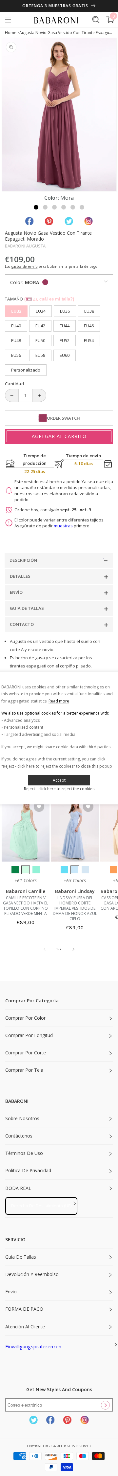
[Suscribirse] (105, 1405)
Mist (85, 870)
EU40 (16, 326)
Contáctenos (18, 1136)
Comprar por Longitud (29, 1035)
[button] (8, 19)
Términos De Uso (24, 1153)
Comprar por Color (25, 1018)
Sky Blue (75, 870)
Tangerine (113, 870)
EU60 (64, 355)
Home (10, 32)
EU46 (89, 326)
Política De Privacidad (28, 1170)
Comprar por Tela (24, 1070)
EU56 (16, 355)
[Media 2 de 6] (45, 207)
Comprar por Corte (25, 1052)
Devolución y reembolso (32, 1274)
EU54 (89, 340)
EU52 (64, 340)
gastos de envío (24, 266)
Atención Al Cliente (25, 1326)
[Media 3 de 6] (54, 207)
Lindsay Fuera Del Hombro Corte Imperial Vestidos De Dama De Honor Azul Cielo (75, 908)
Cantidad (14, 384)
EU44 (64, 326)
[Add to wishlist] (39, 807)
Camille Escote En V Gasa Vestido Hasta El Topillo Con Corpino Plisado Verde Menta (25, 905)
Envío (11, 1291)
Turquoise (36, 870)
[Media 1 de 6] (36, 207)
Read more (59, 701)
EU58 (40, 355)
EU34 (41, 311)
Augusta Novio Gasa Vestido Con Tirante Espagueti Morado (66, 32)
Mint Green (26, 870)
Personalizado (25, 370)
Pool (64, 870)
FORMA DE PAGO (24, 1309)
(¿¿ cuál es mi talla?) (49, 299)
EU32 (16, 311)
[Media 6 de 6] (82, 207)
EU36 (65, 311)
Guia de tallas (20, 1257)
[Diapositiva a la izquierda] (44, 949)
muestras (63, 526)
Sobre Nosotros (22, 1118)
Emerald (15, 870)
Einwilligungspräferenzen (33, 1346)
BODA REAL (18, 1188)
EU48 (16, 340)
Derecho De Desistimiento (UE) (41, 1206)
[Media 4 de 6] (63, 207)
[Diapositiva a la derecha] (73, 949)
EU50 (40, 340)
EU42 (40, 326)
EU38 (89, 311)
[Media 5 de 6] (72, 207)
